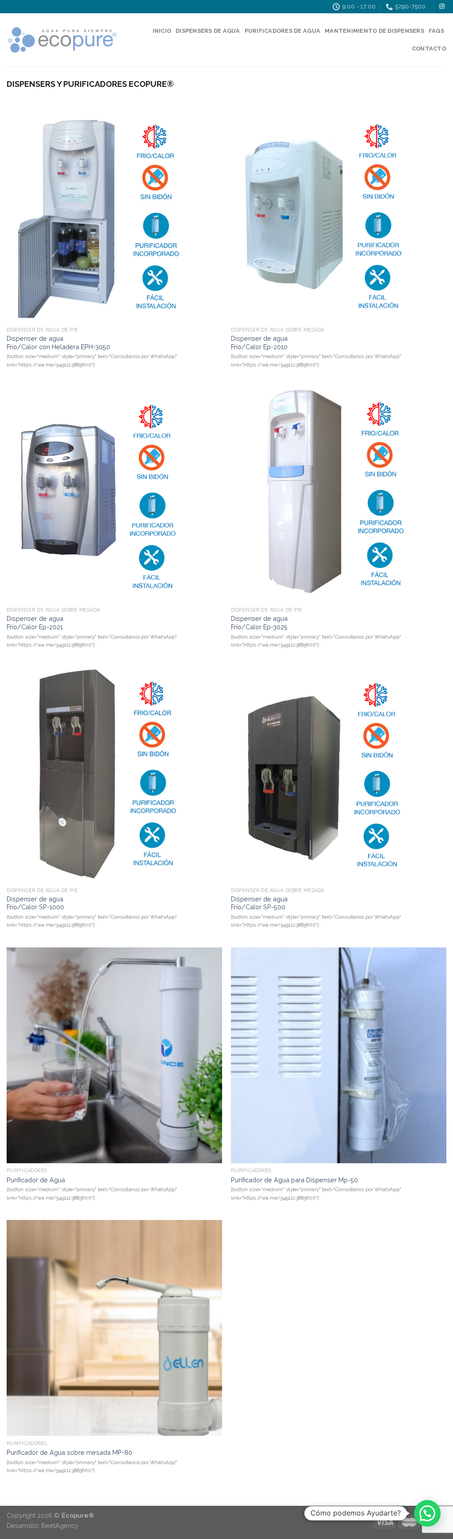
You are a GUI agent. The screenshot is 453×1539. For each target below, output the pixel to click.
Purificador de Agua (36, 1180)
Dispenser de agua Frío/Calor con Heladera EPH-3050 (58, 343)
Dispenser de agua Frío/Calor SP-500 (259, 903)
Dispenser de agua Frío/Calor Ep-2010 (259, 343)
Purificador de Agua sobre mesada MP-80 (69, 1452)
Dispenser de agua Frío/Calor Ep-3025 (259, 623)
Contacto (429, 48)
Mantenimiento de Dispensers (374, 30)
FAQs (436, 30)
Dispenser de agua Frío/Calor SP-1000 (35, 903)
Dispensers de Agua (208, 30)
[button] (427, 1513)
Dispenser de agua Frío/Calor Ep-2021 (35, 623)
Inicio (162, 30)
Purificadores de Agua (282, 30)
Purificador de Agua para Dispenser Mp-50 (294, 1180)
